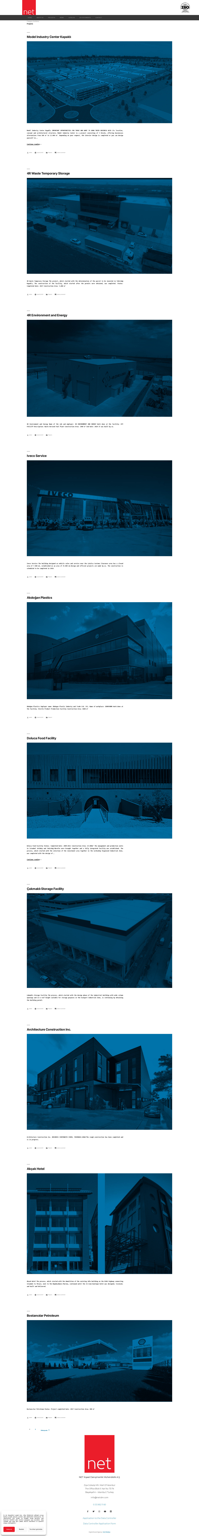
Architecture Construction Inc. (49, 1029)
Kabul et (9, 1529)
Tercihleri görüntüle (35, 1529)
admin (30, 152)
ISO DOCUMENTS (85, 17)
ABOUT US (40, 17)
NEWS (62, 17)
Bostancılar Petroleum (43, 1315)
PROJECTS (51, 17)
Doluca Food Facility (41, 738)
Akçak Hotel (35, 1169)
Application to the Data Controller (99, 1518)
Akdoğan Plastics (39, 598)
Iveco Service (37, 456)
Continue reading (34, 144)
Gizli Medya (106, 1532)
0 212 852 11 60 (99, 1504)
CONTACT (98, 17)
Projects (50, 152)
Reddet (21, 1529)
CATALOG (71, 17)
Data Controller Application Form (99, 1524)
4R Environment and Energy (47, 315)
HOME (30, 17)
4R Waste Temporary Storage (48, 173)
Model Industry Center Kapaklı (49, 37)
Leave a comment (61, 152)
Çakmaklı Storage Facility (45, 889)
